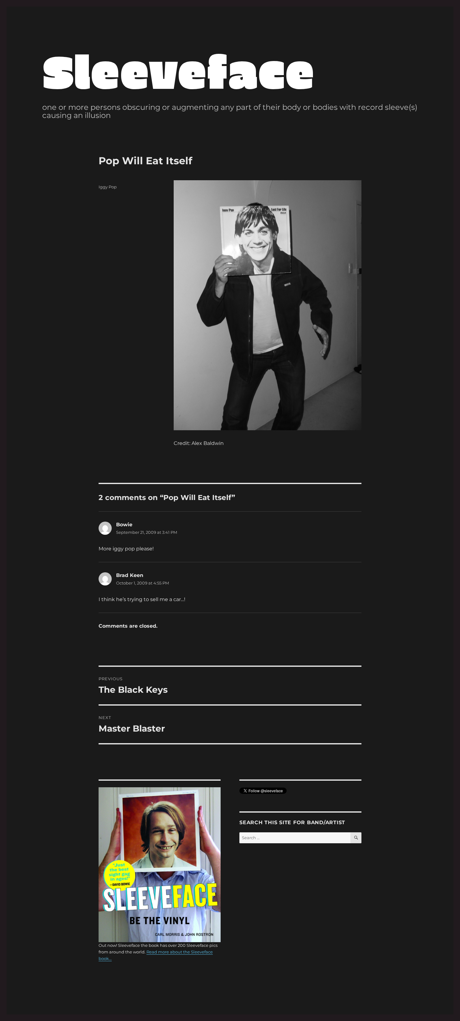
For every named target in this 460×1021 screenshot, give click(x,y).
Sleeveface (178, 70)
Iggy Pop (108, 186)
